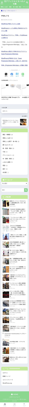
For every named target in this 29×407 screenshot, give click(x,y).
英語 (5, 165)
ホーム (5, 405)
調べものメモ (8, 145)
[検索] (26, 190)
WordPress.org (7, 383)
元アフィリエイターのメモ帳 (14, 2)
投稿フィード (6, 376)
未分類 (5, 172)
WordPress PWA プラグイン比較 (10, 23)
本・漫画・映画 (8, 158)
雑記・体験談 (8, 134)
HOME (15, 394)
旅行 (5, 169)
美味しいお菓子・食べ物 (11, 141)
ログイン (5, 372)
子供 (5, 151)
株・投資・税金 (17, 6)
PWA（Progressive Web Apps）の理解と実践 (14, 65)
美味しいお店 (4, 6)
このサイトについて (14, 397)
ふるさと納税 (7, 162)
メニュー (14, 405)
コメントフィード (8, 379)
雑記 (10, 6)
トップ (24, 405)
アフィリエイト (13, 80)
